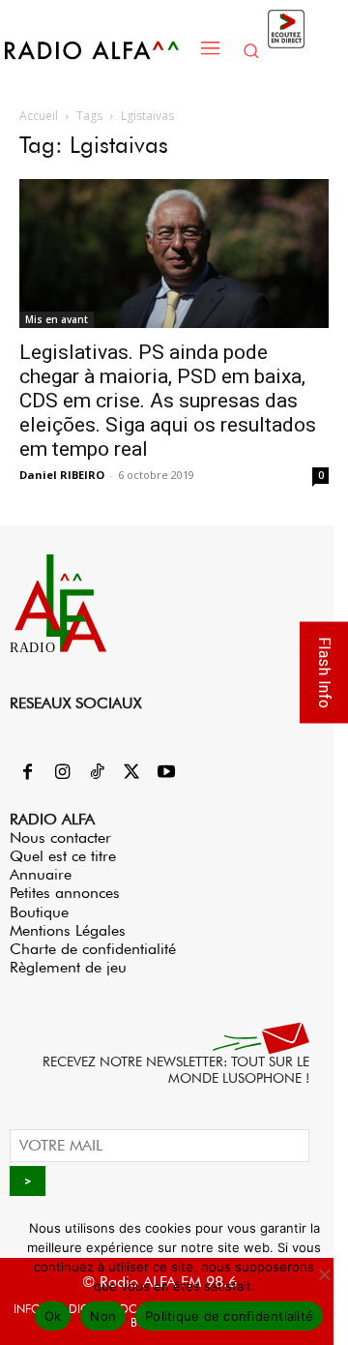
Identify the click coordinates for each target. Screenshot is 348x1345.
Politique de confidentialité (229, 1316)
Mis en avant (56, 319)
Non (103, 1316)
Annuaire (41, 874)
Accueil (38, 115)
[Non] (324, 1274)
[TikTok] (96, 773)
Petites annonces (65, 892)
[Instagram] (61, 773)
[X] (131, 773)
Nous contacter (60, 837)
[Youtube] (166, 773)
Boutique (39, 912)
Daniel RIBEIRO (61, 474)
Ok (53, 1316)
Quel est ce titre (63, 856)
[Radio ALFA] (97, 50)
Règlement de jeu (68, 967)
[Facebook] (27, 773)
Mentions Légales (68, 930)
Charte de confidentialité (93, 949)
